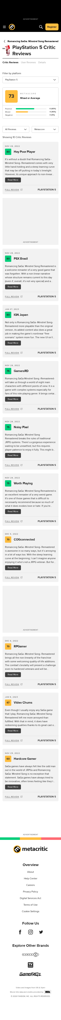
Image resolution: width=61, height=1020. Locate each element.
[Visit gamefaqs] (30, 975)
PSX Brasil (17, 259)
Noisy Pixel (17, 427)
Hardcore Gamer (21, 759)
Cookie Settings (30, 911)
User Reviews (28, 62)
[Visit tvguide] (30, 966)
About (30, 872)
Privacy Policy (30, 891)
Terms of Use (30, 904)
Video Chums (19, 703)
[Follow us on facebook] (20, 933)
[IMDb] (47, 992)
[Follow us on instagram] (30, 933)
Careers (30, 885)
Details (42, 62)
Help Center (30, 878)
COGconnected (21, 539)
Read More (13, 180)
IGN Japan (17, 315)
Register (52, 26)
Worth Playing (20, 483)
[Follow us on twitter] (41, 933)
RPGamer (17, 646)
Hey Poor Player (21, 152)
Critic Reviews (10, 62)
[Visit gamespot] (30, 956)
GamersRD (17, 371)
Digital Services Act (30, 898)
